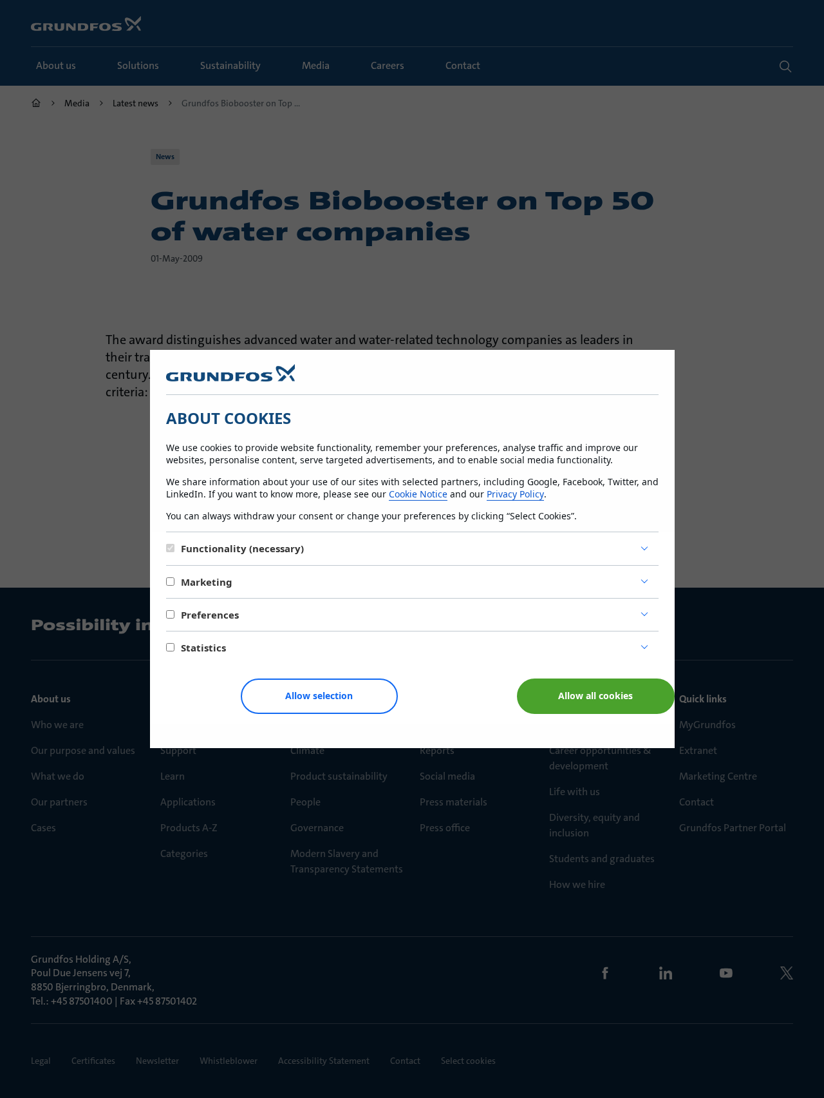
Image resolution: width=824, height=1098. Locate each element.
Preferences (210, 614)
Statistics (203, 647)
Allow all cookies (595, 695)
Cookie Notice (418, 494)
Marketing (206, 581)
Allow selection (319, 695)
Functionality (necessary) (242, 548)
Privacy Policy (515, 494)
